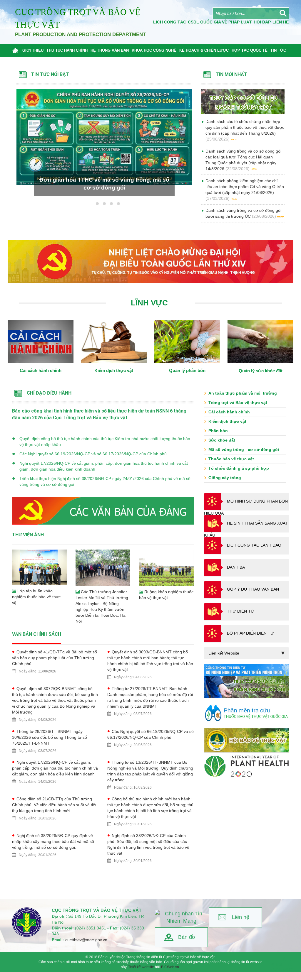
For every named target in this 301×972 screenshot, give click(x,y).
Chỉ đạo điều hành (49, 393)
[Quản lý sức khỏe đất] (261, 341)
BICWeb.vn (170, 967)
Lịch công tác (169, 22)
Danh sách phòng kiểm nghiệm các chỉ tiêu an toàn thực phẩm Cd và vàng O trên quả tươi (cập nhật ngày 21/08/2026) (244, 186)
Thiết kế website (141, 967)
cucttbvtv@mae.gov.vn (86, 939)
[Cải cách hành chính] (41, 341)
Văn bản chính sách (36, 634)
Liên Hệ (280, 22)
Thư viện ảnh (28, 534)
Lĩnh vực (149, 302)
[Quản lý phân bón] (187, 341)
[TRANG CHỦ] (16, 50)
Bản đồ (186, 937)
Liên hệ (240, 917)
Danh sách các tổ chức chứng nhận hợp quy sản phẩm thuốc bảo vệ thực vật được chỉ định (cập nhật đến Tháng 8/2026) (244, 127)
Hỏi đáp (262, 22)
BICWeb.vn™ (281, 969)
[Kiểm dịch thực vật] (114, 341)
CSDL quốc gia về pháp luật (220, 22)
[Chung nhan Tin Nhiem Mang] (181, 917)
